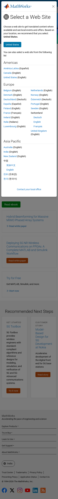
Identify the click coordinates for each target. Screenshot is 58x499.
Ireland (7, 117)
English (37, 122)
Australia (8, 147)
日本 (6, 174)
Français (38, 126)
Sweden (35, 108)
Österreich (36, 99)
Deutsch (38, 117)
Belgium (8, 90)
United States (10, 77)
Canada (7, 73)
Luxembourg (10, 126)
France (7, 113)
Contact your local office (29, 189)
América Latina (11, 68)
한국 (6, 178)
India (6, 151)
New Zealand (10, 156)
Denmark (8, 95)
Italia (6, 122)
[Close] (53, 6)
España (7, 104)
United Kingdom (39, 131)
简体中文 (10, 165)
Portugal (35, 104)
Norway (35, 95)
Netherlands (37, 90)
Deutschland (10, 99)
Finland (7, 108)
